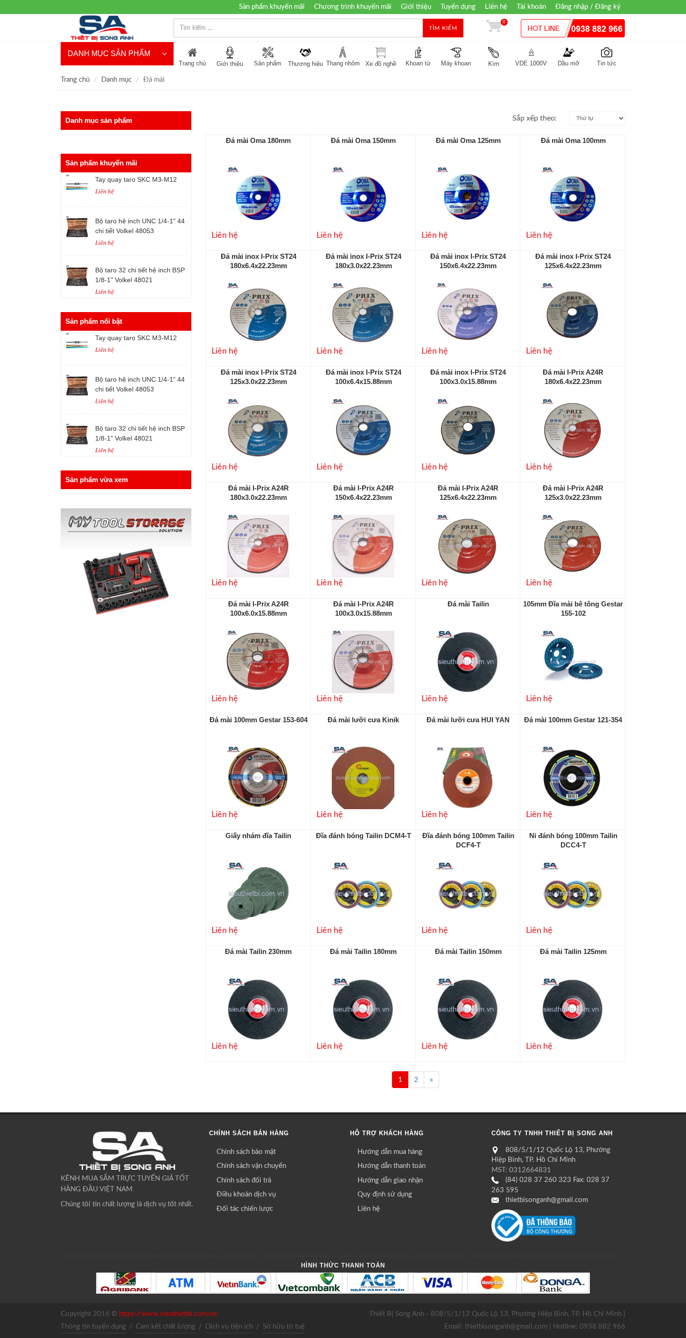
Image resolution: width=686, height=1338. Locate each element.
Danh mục (116, 79)
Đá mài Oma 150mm (363, 140)
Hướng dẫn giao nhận (390, 1180)
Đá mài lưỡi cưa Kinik (363, 720)
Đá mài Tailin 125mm (573, 951)
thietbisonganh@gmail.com (546, 1199)
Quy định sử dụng (384, 1194)
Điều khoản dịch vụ (246, 1194)
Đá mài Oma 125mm (468, 140)
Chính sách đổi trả (244, 1180)
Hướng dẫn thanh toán (391, 1165)
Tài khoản (531, 6)
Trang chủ (75, 79)
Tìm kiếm (443, 28)
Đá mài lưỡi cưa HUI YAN (468, 720)
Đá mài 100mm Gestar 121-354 (573, 720)
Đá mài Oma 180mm (258, 140)
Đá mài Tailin (468, 604)
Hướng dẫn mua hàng (389, 1151)
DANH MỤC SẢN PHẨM (109, 53)
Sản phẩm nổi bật (93, 321)
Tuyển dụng (458, 6)
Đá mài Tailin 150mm (468, 951)
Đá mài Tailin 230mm (258, 951)
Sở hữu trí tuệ (284, 1326)
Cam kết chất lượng (166, 1326)
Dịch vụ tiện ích (229, 1326)
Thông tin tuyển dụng (93, 1326)
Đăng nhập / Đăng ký (588, 6)
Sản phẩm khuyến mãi (272, 6)
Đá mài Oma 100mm (573, 140)
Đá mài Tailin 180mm (363, 951)
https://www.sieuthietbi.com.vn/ (169, 1313)
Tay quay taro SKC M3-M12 (136, 179)
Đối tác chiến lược (245, 1208)
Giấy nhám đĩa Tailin (258, 836)
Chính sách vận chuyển (251, 1165)
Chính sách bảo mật (246, 1151)
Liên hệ (496, 6)
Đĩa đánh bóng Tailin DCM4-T (363, 836)
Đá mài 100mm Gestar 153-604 (259, 720)
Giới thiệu (416, 6)
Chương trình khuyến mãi (353, 6)
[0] (493, 28)
